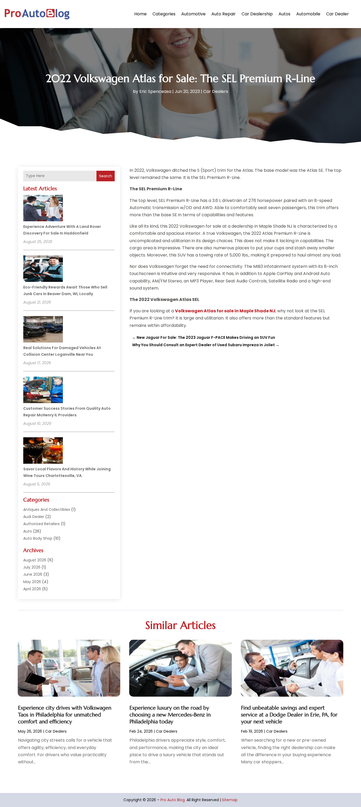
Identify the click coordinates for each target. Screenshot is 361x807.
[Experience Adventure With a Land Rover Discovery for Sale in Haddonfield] (43, 209)
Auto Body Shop (37, 538)
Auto (27, 531)
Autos (284, 14)
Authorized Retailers (41, 523)
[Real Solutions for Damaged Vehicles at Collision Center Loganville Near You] (43, 330)
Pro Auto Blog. (173, 800)
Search (105, 176)
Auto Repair (223, 14)
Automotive (193, 14)
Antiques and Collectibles (46, 509)
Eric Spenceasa (155, 91)
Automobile (308, 14)
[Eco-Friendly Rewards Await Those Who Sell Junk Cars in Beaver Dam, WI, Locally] (43, 269)
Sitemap (230, 800)
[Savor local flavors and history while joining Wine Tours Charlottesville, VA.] (43, 451)
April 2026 (32, 589)
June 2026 (32, 574)
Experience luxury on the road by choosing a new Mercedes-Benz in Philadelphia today (170, 715)
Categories (163, 14)
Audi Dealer (33, 516)
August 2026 (34, 560)
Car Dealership (257, 14)
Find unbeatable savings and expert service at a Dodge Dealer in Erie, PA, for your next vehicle (289, 715)
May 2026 (32, 581)
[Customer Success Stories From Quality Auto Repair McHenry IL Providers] (43, 391)
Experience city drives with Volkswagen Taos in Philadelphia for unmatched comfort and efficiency (64, 715)
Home (140, 14)
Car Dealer (337, 14)
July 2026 (31, 567)
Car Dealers (215, 91)
